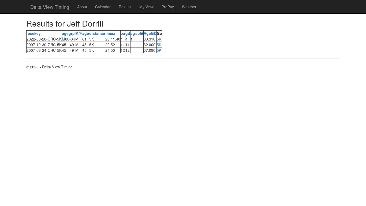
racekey (34, 33)
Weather (189, 6)
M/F (78, 33)
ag (132, 33)
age (85, 33)
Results (125, 6)
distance (97, 33)
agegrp (68, 33)
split (139, 33)
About (82, 6)
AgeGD (150, 33)
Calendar (103, 6)
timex (110, 33)
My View (146, 6)
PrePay (168, 6)
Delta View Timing (49, 6)
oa (123, 33)
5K (159, 39)
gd (127, 33)
